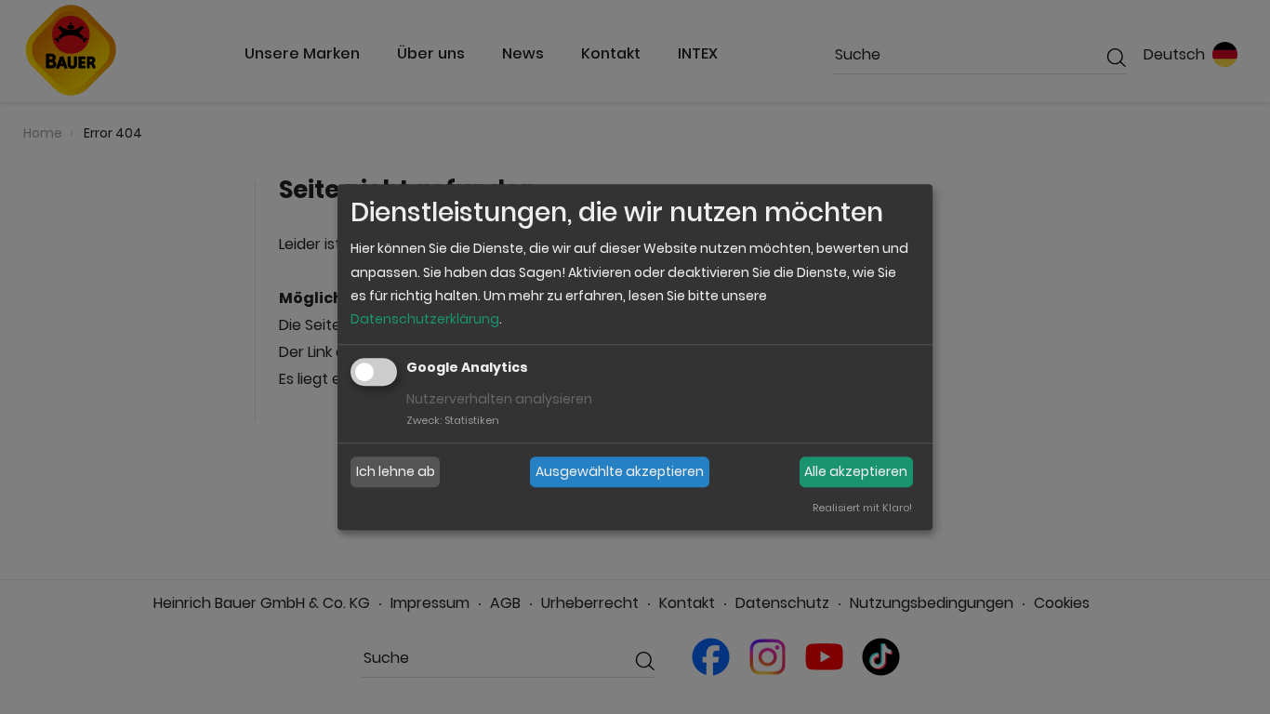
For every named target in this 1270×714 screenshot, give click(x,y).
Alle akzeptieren (855, 471)
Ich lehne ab (395, 471)
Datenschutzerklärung (425, 319)
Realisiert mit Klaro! (862, 507)
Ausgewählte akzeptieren (620, 471)
